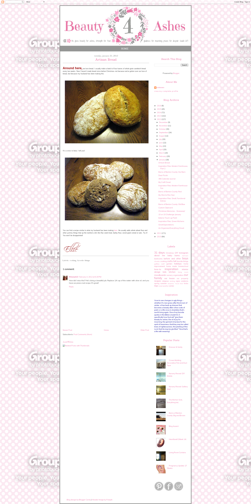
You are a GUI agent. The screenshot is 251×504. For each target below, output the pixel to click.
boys (185, 258)
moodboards (160, 275)
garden (169, 264)
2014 (159, 112)
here (115, 230)
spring (156, 283)
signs (178, 281)
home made (171, 266)
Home (124, 48)
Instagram (183, 252)
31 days (159, 252)
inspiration (171, 269)
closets (157, 261)
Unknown (160, 87)
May (161, 146)
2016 (159, 106)
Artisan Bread (164, 163)
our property (182, 278)
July (160, 139)
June (161, 143)
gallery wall (159, 264)
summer (163, 283)
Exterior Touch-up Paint (167, 218)
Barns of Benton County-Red (170, 192)
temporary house (173, 283)
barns (177, 255)
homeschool (183, 266)
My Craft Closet (164, 182)
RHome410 (73, 277)
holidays (178, 263)
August (162, 136)
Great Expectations (166, 225)
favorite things (83, 260)
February (163, 156)
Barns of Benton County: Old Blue (171, 204)
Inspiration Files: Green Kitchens (171, 221)
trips (156, 285)
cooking (73, 260)
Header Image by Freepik (102, 500)
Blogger (176, 73)
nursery (170, 275)
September (164, 132)
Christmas (170, 253)
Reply (71, 287)
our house (169, 278)
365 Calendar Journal (166, 179)
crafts (170, 261)
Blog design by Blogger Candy (79, 500)
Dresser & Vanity (175, 347)
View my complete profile (166, 91)
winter (171, 286)
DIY (176, 252)
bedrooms (158, 259)
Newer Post (67, 330)
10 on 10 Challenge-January (169, 214)
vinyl (160, 286)
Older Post (145, 330)
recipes (157, 281)
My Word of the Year (166, 195)
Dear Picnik (163, 175)
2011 (159, 233)
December (163, 122)
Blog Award (173, 426)
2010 (159, 237)
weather (165, 286)
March (162, 153)
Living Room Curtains (177, 452)
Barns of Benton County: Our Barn (172, 172)
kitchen (172, 272)
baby (170, 255)
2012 (159, 119)
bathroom (185, 256)
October (162, 129)
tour (181, 283)
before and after (172, 258)
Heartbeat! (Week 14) (177, 439)
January (162, 160)
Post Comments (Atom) (83, 334)
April (161, 149)
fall (174, 261)
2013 (159, 116)
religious (165, 281)
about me (159, 255)
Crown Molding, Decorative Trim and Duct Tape (177, 362)
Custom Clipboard (165, 208)
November (163, 126)
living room (183, 272)
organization (178, 275)
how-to (157, 269)
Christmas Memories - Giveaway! (171, 211)
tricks (186, 283)
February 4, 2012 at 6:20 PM (90, 277)
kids (164, 272)
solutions (184, 281)
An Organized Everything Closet (171, 228)
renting (172, 281)
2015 (159, 109)
